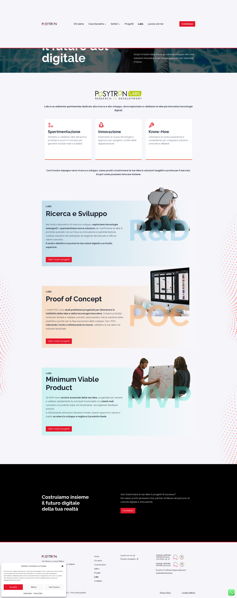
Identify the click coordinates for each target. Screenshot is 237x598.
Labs (140, 24)
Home (96, 556)
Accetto (13, 587)
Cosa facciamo (100, 565)
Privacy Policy (38, 593)
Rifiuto (34, 587)
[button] (62, 566)
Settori (96, 569)
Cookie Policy (27, 593)
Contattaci (187, 24)
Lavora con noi (155, 24)
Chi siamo (79, 24)
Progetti (129, 24)
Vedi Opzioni (54, 587)
